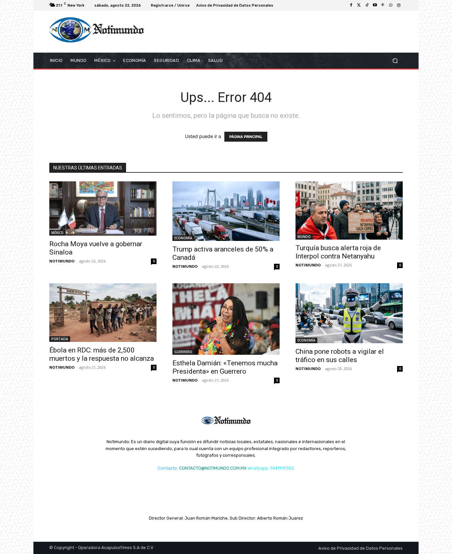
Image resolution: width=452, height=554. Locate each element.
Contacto (167, 468)
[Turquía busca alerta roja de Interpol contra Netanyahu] (349, 210)
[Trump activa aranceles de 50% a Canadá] (226, 211)
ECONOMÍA (183, 238)
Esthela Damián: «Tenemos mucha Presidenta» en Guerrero (225, 367)
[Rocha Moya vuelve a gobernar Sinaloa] (103, 208)
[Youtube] (375, 5)
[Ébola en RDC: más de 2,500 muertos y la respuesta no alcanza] (103, 312)
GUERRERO (183, 351)
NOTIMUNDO (61, 260)
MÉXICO (57, 232)
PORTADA (59, 339)
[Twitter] (359, 5)
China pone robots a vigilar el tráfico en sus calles (339, 355)
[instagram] (399, 5)
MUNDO (304, 236)
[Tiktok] (367, 5)
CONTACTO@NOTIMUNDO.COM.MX (213, 468)
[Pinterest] (383, 5)
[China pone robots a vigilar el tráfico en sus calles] (349, 313)
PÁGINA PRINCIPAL (245, 136)
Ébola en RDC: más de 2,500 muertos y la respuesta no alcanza (101, 354)
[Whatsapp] (391, 5)
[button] (395, 60)
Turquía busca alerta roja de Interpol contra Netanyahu (338, 252)
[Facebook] (351, 5)
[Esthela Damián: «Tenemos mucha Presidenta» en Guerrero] (226, 319)
